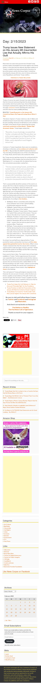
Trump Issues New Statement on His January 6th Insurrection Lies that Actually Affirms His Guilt (20, 51)
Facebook (21, 299)
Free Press (7, 541)
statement (11, 107)
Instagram (32, 299)
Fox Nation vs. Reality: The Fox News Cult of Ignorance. (20, 308)
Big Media (7, 526)
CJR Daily (6, 559)
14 (16, 609)
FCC (5, 539)
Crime (5, 532)
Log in (7, 654)
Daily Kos (6, 565)
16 (25, 609)
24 (29, 612)
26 (7, 616)
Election (6, 535)
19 (7, 612)
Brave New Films (9, 553)
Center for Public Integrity (12, 557)
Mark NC (11, 58)
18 (34, 609)
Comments (6, 60)
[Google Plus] (35, 2)
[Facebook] (29, 2)
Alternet (6, 551)
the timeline (23, 199)
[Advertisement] (17, 363)
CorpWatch (7, 561)
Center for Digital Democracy (12, 555)
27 (11, 616)
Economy (6, 534)
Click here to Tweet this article (20, 77)
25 (34, 612)
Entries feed (9, 656)
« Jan (6, 620)
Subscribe (9, 641)
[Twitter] (32, 2)
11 (34, 605)
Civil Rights (7, 530)
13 (11, 609)
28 (16, 616)
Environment (8, 537)
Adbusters (7, 550)
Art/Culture (7, 524)
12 (7, 609)
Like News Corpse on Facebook (16, 571)
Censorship (7, 528)
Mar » (9, 620)
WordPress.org (9, 660)
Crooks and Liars (9, 563)
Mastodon (22, 301)
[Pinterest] (38, 2)
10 (29, 605)
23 (25, 612)
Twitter (11, 299)
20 (11, 612)
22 (20, 612)
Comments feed (10, 658)
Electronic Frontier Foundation (13, 566)
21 (16, 612)
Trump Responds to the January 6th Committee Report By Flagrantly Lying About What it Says (20, 114)
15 (20, 609)
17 (29, 609)
